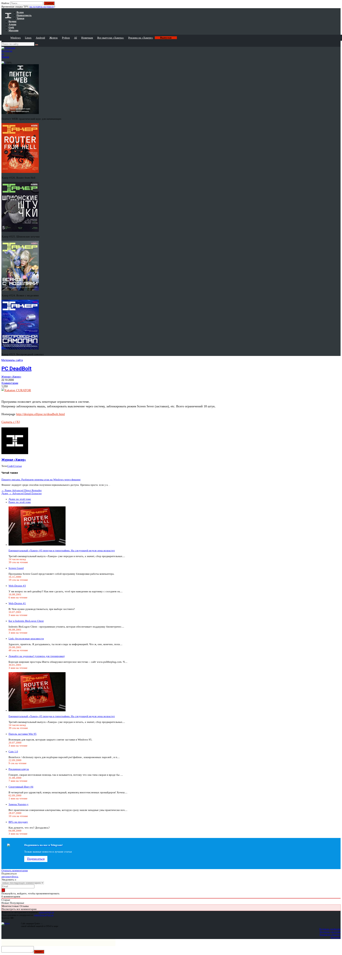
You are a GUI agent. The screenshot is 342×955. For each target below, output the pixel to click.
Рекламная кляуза (19, 769)
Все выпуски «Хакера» (110, 37)
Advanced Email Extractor (21, 493)
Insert (39, 951)
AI (75, 37)
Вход (338, 5)
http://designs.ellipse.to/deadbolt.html (40, 414)
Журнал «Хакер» (11, 376)
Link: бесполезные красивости (26, 638)
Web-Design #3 (17, 585)
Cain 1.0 (13, 751)
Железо (53, 37)
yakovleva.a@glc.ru (43, 915)
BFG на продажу (18, 822)
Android (40, 37)
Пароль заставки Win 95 (23, 733)
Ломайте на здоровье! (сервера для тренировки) (37, 656)
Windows (15, 37)
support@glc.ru (46, 912)
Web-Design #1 (17, 603)
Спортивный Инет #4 (21, 786)
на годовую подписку (41, 6)
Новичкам (87, 37)
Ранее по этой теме (20, 502)
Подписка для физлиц (330, 929)
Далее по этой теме (20, 499)
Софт (10, 466)
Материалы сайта (12, 360)
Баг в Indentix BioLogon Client (26, 621)
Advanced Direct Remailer (21, 490)
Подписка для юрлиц (330, 931)
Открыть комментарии (14, 870)
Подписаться (36, 859)
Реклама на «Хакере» (140, 37)
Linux (28, 37)
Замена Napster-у (18, 804)
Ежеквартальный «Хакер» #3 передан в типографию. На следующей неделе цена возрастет (62, 550)
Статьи (18, 466)
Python (66, 37)
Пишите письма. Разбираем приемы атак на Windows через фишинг (41, 479)
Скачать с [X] (10, 422)
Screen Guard (16, 568)
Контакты (336, 937)
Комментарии (9, 383)
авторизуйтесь (9, 876)
